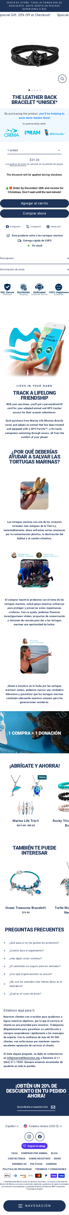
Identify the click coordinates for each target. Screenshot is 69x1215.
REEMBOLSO (19, 1164)
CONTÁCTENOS (16, 1158)
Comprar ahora (34, 213)
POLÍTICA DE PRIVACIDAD (17, 1169)
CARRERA (51, 1164)
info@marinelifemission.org (23, 1057)
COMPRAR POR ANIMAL (34, 1153)
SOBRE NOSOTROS (39, 1158)
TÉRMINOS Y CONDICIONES (50, 1169)
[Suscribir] (52, 1107)
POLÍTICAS (36, 1164)
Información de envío (12, 269)
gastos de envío (18, 164)
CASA (14, 1153)
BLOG (54, 1153)
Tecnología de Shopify (34, 1189)
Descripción (7, 258)
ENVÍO (57, 1158)
